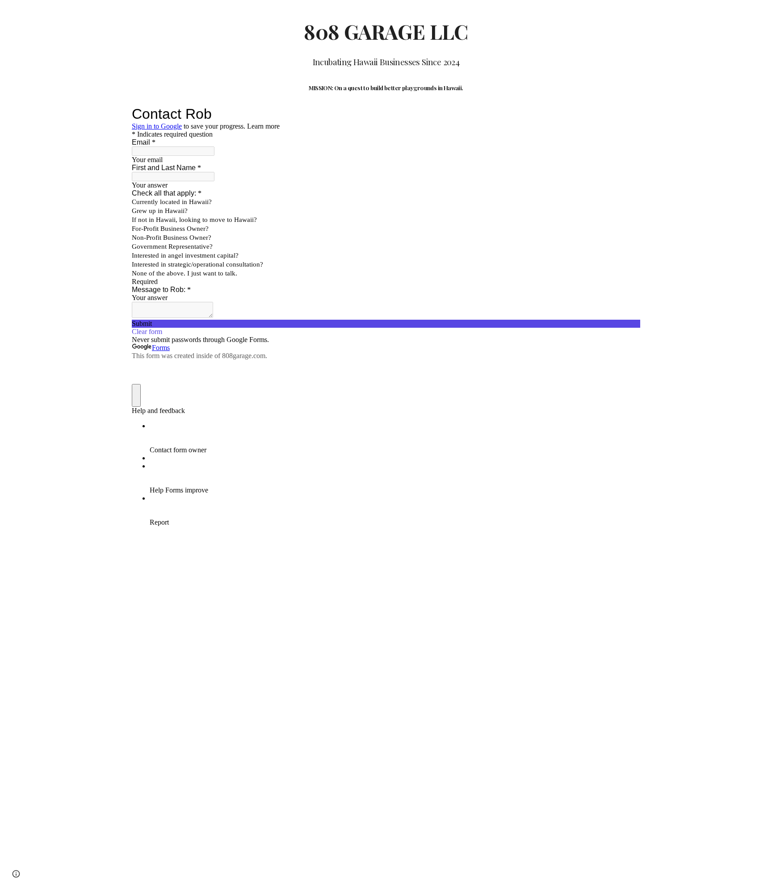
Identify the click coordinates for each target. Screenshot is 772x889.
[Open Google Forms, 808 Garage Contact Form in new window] (626, 113)
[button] (16, 874)
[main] (386, 56)
